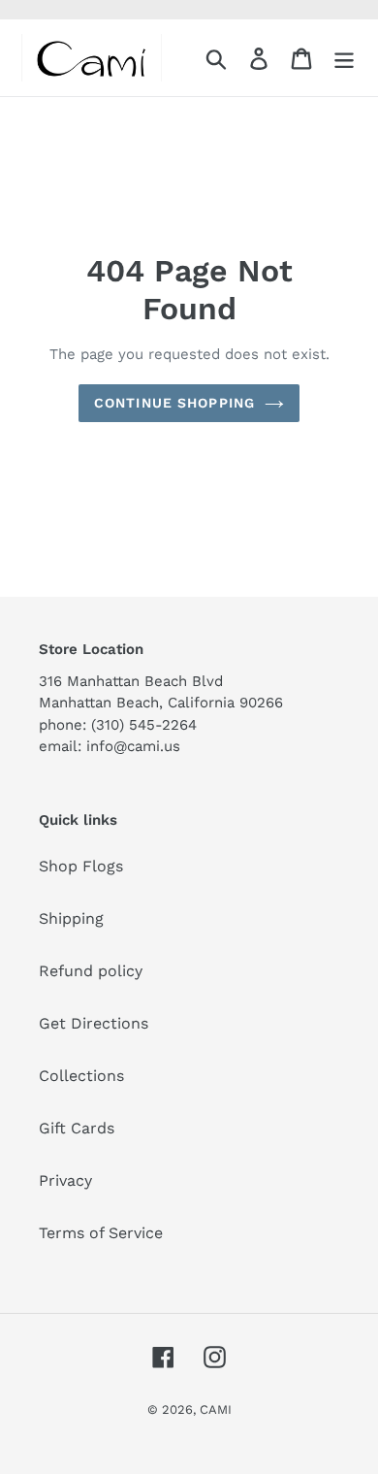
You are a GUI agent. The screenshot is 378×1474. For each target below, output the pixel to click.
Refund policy (90, 971)
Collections (81, 1075)
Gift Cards (76, 1128)
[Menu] (344, 58)
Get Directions (93, 1023)
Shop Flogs (81, 866)
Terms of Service (101, 1233)
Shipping (71, 918)
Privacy (65, 1180)
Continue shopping (174, 402)
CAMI (216, 1409)
